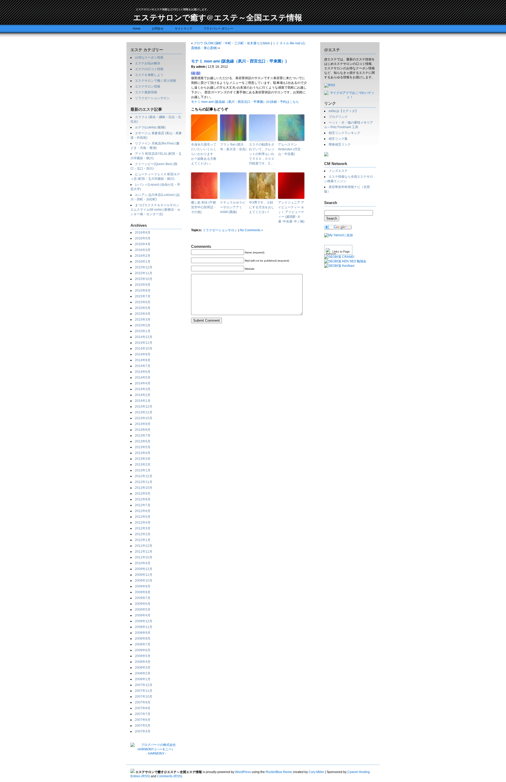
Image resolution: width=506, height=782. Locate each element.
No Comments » (251, 230)
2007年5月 (142, 725)
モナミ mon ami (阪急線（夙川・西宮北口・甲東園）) (239, 61)
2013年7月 (142, 435)
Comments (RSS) (169, 776)
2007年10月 (143, 696)
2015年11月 (143, 273)
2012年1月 (142, 540)
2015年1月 (142, 331)
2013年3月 (142, 459)
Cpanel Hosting (358, 772)
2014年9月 (142, 354)
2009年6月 (142, 604)
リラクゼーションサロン (152, 98)
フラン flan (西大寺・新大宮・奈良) (233, 147)
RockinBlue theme (279, 772)
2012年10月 (143, 488)
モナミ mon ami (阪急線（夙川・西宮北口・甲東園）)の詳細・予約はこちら (245, 102)
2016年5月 (142, 238)
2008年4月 (142, 662)
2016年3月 (142, 250)
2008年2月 (142, 673)
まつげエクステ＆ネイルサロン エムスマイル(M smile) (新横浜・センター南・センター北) (155, 209)
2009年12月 (143, 569)
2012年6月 (142, 511)
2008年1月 (142, 679)
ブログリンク (338, 117)
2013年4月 (142, 453)
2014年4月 (142, 383)
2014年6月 (142, 372)
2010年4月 (142, 563)
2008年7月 (142, 644)
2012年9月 (142, 493)
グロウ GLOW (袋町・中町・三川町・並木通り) (227, 43)
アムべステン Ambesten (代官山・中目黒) (289, 149)
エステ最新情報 (146, 92)
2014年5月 (142, 377)
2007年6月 (142, 720)
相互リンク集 (338, 139)
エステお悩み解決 (147, 63)
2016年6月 (142, 232)
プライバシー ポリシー (218, 28)
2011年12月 (143, 546)
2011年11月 (143, 551)
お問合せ (157, 28)
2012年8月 (142, 499)
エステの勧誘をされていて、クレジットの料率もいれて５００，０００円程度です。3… (261, 154)
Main (266, 43)
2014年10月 (143, 348)
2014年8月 (142, 360)
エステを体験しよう (149, 75)
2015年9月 (142, 285)
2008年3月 (142, 667)
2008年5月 (142, 656)
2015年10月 (143, 279)
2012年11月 (143, 482)
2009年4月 (142, 615)
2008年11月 (143, 627)
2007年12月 (143, 685)
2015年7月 (142, 296)
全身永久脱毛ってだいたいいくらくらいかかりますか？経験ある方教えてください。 (203, 154)
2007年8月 (142, 708)
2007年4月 (142, 731)
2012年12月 (143, 476)
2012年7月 (142, 505)
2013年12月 (143, 406)
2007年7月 (142, 714)
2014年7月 (142, 366)
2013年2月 (142, 464)
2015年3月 (142, 319)
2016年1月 (142, 261)
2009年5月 (142, 609)
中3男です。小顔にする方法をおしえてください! (261, 207)
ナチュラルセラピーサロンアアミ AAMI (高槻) (232, 207)
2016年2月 (142, 256)
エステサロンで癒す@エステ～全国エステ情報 (217, 17)
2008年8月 (142, 638)
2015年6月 (142, 302)
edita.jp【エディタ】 (343, 111)
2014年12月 (143, 337)
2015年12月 (143, 267)
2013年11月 (143, 412)
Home (136, 28)
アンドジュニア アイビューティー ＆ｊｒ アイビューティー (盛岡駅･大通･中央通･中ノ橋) (291, 212)
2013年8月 (142, 430)
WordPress (243, 772)
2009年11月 (143, 575)
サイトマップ (183, 28)
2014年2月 (142, 395)
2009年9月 (142, 586)
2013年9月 (142, 424)
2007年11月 (143, 691)
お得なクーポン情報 (149, 57)
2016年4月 (142, 244)
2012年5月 (142, 517)
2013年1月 (142, 470)
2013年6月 (142, 441)
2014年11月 (143, 343)
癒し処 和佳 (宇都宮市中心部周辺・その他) (203, 207)
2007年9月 (142, 702)
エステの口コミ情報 (149, 69)
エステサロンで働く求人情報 (155, 81)
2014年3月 (142, 389)
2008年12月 (143, 621)
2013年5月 (142, 447)
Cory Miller (316, 772)
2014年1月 (142, 401)
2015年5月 (142, 308)
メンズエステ (338, 171)
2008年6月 (142, 650)
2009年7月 (142, 598)
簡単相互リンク (340, 144)
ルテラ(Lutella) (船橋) (150, 127)
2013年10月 (143, 418)
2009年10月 (143, 580)
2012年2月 (142, 534)
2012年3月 (142, 528)
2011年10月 (143, 557)
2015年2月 (142, 325)
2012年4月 (142, 522)
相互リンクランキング (344, 133)
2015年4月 (142, 314)
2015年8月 (142, 290)
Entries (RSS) (140, 776)
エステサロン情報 (147, 86)
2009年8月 (142, 592)
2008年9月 (142, 633)
